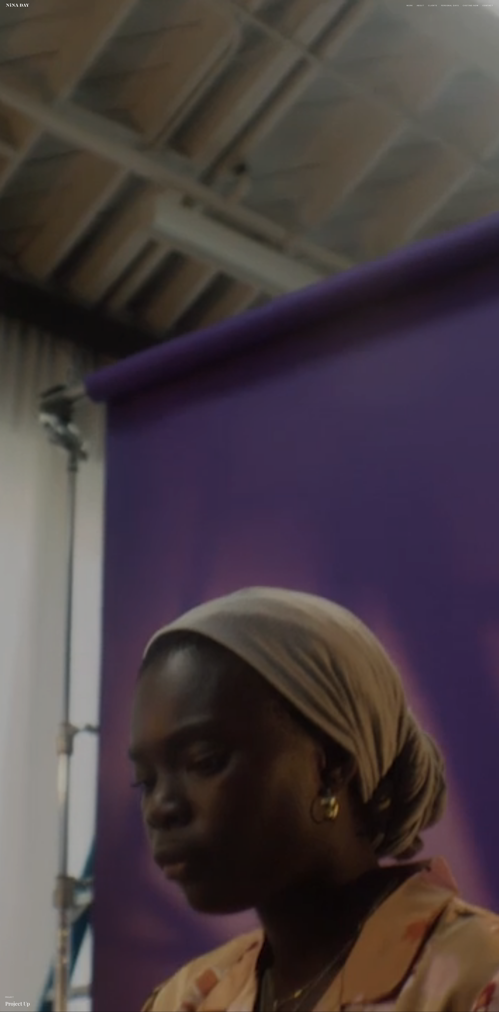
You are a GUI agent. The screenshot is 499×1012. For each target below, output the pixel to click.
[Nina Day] (17, 5)
